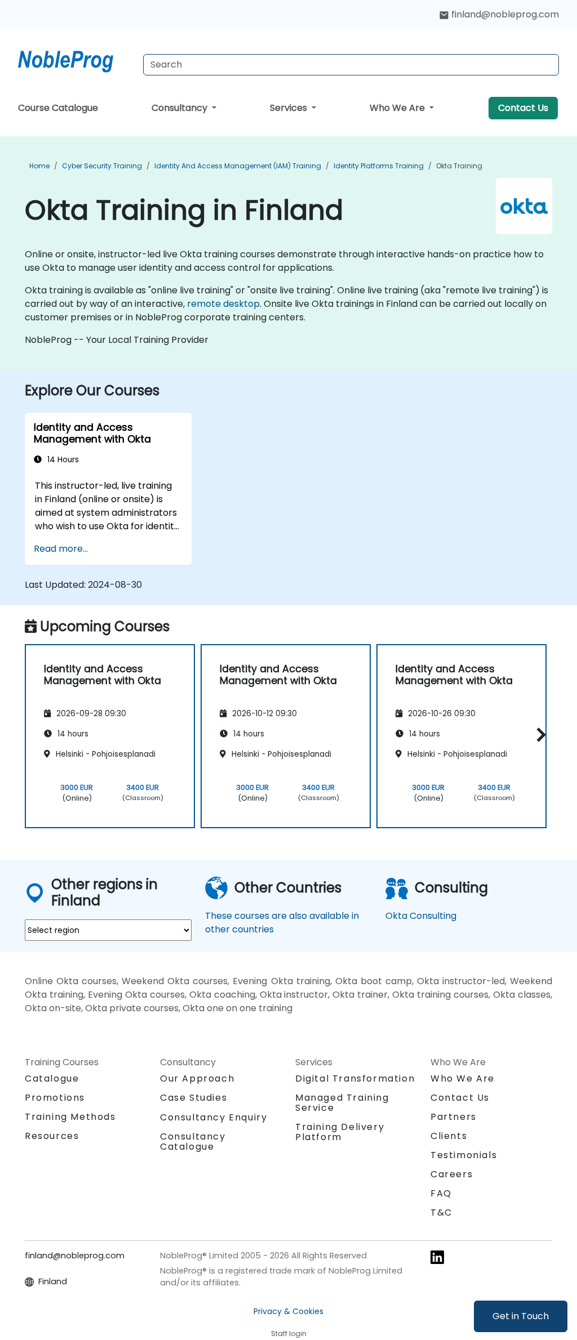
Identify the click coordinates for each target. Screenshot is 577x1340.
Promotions (55, 1097)
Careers (451, 1174)
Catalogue (52, 1078)
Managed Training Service (342, 1102)
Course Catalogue (58, 107)
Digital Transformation (355, 1078)
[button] (538, 734)
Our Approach (197, 1078)
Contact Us (523, 107)
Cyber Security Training (102, 166)
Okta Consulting (420, 915)
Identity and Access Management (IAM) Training (237, 166)
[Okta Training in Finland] (76, 59)
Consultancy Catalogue (193, 1141)
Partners (453, 1116)
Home (39, 166)
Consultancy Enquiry (213, 1118)
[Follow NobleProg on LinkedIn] (437, 1256)
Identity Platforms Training (379, 166)
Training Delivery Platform (339, 1132)
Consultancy (181, 107)
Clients (448, 1135)
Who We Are (398, 107)
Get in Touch (520, 1316)
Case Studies (193, 1097)
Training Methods (70, 1116)
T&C (441, 1212)
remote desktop (223, 303)
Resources (52, 1135)
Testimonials (463, 1155)
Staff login (289, 1333)
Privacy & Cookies (288, 1311)
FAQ (441, 1193)
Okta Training (459, 166)
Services (289, 107)
